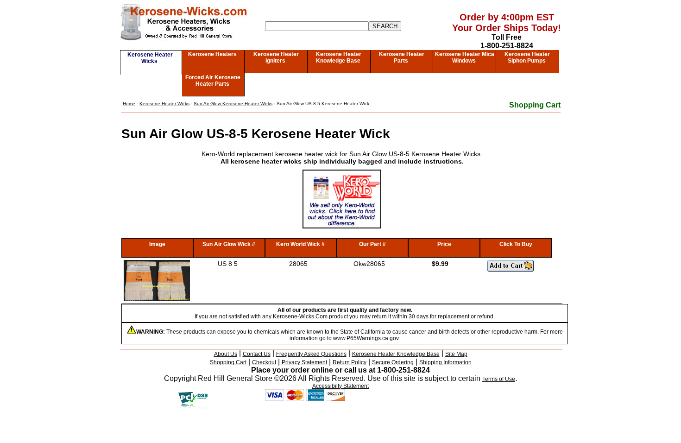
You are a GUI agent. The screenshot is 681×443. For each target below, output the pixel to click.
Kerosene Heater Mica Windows (464, 57)
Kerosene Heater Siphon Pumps (527, 57)
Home (129, 103)
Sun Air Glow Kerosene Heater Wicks (233, 103)
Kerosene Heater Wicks (150, 57)
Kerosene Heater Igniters (276, 57)
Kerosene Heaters (212, 54)
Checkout (264, 362)
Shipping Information (445, 362)
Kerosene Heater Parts (401, 57)
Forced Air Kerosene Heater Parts (212, 80)
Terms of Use (498, 379)
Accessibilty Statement (340, 386)
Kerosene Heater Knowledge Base (339, 57)
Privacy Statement (304, 362)
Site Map (456, 354)
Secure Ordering (393, 362)
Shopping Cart (535, 105)
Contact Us (257, 354)
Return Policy (349, 362)
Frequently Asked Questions (311, 354)
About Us (225, 354)
